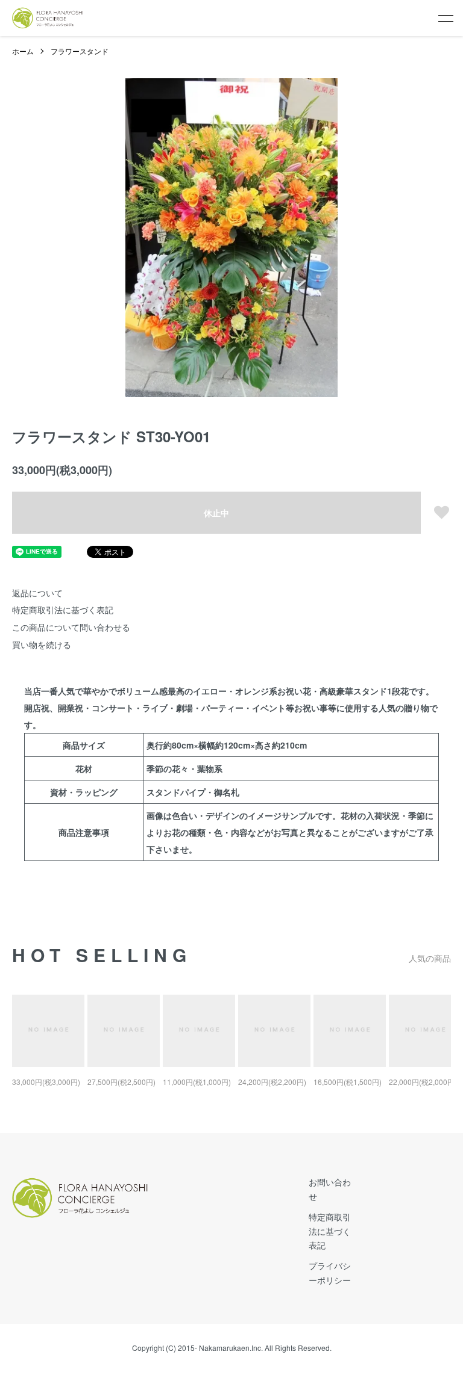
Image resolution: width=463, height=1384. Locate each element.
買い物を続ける (41, 644)
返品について (37, 593)
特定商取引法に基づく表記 (62, 610)
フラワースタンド (80, 51)
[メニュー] (445, 18)
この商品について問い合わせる (71, 627)
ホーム (23, 51)
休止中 (216, 513)
